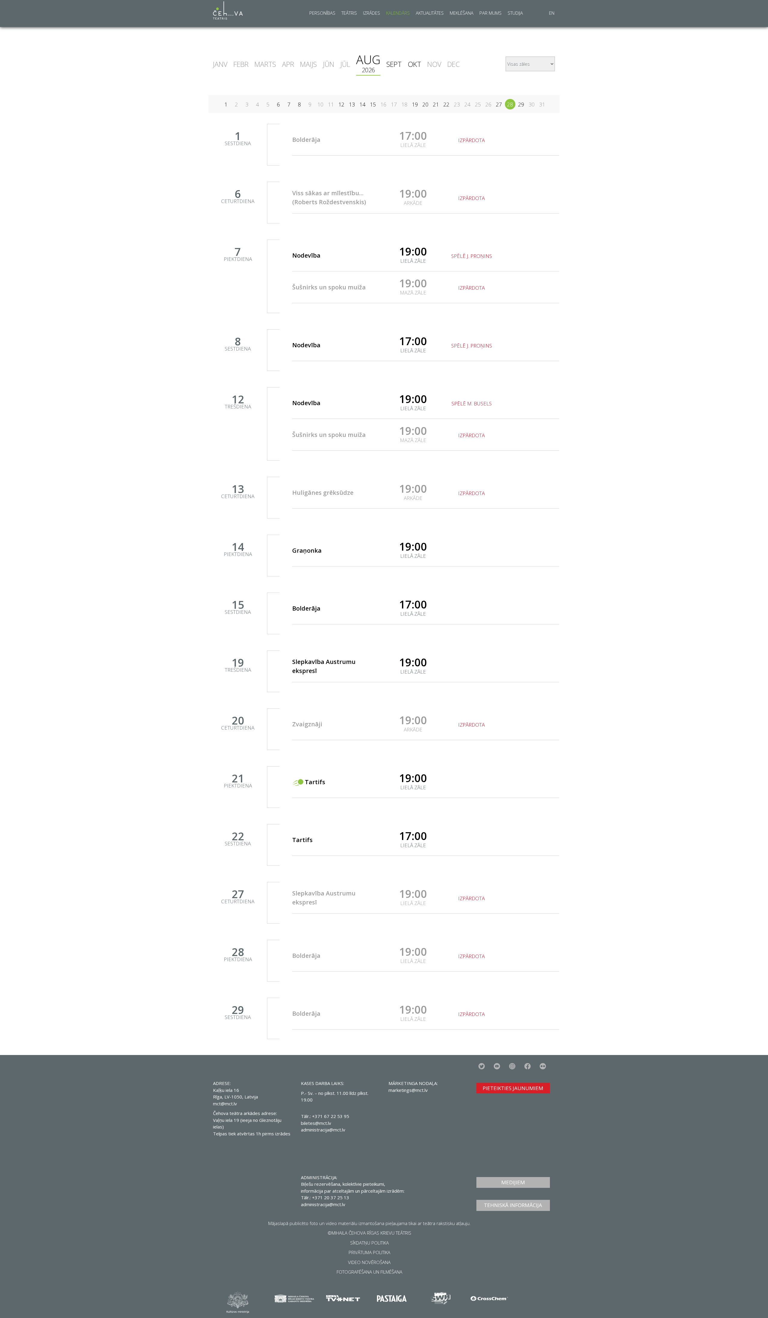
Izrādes (371, 13)
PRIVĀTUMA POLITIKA (369, 1252)
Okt (414, 64)
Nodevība (306, 255)
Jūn (328, 64)
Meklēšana (461, 13)
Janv (220, 64)
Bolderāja (306, 140)
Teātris (349, 13)
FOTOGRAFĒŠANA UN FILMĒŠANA (369, 1272)
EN (551, 13)
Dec (453, 64)
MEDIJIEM (513, 1182)
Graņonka (307, 550)
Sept (394, 64)
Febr (240, 64)
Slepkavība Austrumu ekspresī (324, 666)
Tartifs (315, 782)
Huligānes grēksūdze (322, 493)
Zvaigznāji (307, 724)
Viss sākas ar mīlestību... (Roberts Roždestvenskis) (329, 197)
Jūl (345, 64)
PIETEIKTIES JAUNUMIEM (513, 1088)
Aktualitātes (430, 13)
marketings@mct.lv (408, 1090)
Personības (322, 13)
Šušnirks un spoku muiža (329, 287)
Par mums (490, 13)
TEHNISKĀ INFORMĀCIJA (513, 1205)
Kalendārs (398, 13)
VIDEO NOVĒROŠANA (369, 1262)
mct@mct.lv (225, 1104)
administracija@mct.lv (323, 1130)
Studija (515, 13)
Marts (265, 64)
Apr (288, 64)
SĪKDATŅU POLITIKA (369, 1243)
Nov (434, 64)
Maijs (308, 64)
